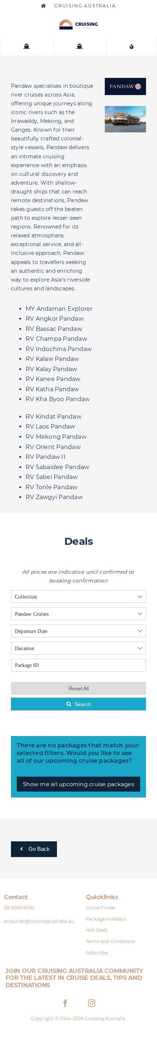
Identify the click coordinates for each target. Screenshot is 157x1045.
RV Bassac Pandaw (54, 328)
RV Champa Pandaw (56, 338)
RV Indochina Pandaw (59, 349)
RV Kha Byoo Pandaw (58, 399)
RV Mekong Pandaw (56, 436)
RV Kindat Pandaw (53, 416)
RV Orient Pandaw (53, 447)
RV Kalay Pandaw (51, 369)
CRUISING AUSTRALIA (84, 5)
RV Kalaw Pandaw (52, 358)
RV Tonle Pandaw (52, 487)
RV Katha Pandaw (52, 389)
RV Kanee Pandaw (53, 379)
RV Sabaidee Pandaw (57, 467)
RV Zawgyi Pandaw (54, 497)
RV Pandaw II (45, 456)
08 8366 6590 (19, 907)
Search (82, 704)
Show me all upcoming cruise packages (78, 784)
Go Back (38, 849)
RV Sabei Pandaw (52, 477)
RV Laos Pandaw (50, 426)
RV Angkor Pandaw (55, 318)
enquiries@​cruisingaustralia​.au (39, 921)
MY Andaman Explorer (59, 308)
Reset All (79, 688)
